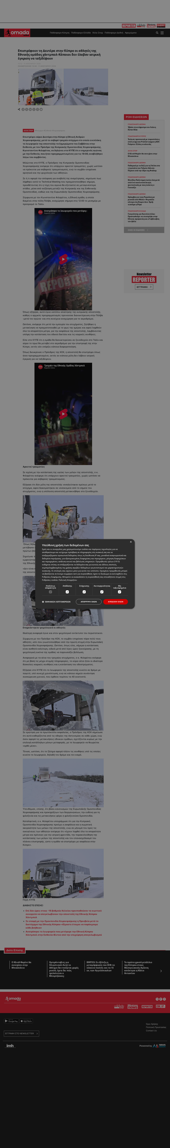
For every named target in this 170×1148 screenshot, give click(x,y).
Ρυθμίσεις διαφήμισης (51, 577)
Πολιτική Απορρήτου (68, 580)
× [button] (131, 542)
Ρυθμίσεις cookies (50, 580)
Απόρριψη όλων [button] (89, 601)
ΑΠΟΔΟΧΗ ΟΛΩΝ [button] (115, 601)
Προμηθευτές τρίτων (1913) (108, 561)
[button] (56, 601)
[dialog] (85, 574)
